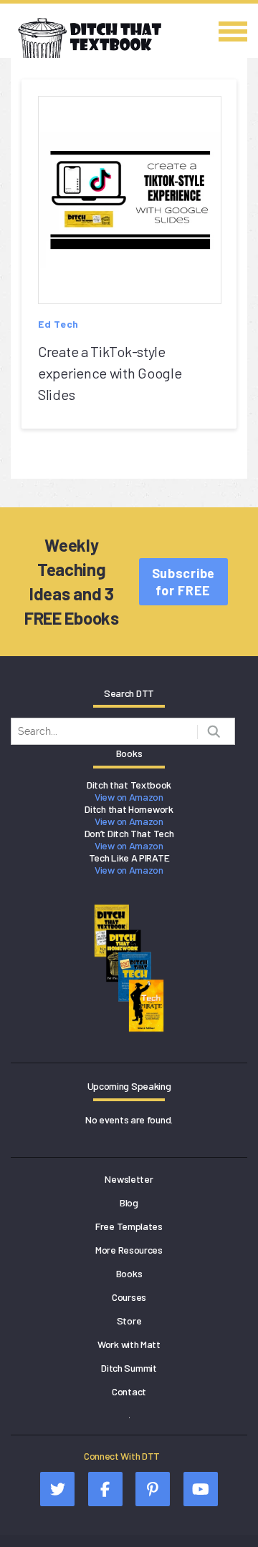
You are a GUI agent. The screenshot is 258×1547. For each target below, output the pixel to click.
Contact (129, 1391)
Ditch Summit (128, 1368)
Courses (129, 1297)
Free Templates (129, 1226)
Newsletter (129, 1179)
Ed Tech (58, 324)
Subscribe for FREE (183, 581)
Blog (129, 1202)
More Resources (129, 1250)
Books (129, 1273)
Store (129, 1320)
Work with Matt (129, 1344)
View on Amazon (129, 797)
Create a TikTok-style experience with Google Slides (109, 373)
